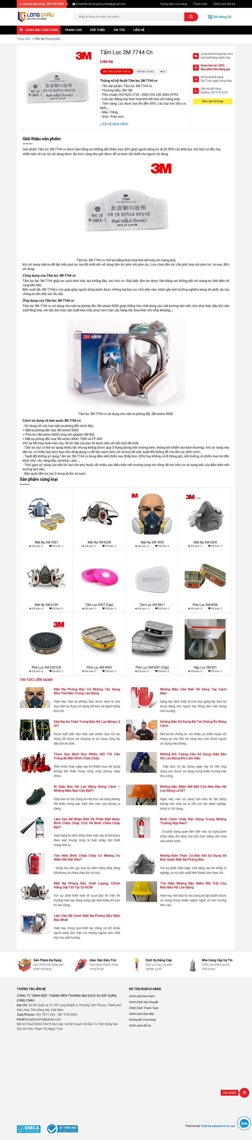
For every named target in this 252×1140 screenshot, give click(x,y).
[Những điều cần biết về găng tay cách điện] (141, 697)
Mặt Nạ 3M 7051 (46, 542)
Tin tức (119, 30)
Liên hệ (138, 30)
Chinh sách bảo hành (142, 996)
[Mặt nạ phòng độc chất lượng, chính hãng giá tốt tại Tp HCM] (35, 891)
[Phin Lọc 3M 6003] (99, 639)
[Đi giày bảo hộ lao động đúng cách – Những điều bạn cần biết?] (35, 795)
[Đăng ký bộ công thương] (62, 1128)
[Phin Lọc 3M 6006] (205, 576)
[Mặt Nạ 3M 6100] (46, 576)
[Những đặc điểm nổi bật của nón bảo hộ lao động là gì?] (141, 795)
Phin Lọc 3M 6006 (205, 605)
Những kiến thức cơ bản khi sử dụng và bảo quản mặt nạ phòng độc (193, 857)
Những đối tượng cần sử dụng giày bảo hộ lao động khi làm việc (193, 756)
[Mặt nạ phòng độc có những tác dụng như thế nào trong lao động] (35, 697)
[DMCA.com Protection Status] (29, 1128)
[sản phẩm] (244, 1093)
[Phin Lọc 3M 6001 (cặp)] (152, 639)
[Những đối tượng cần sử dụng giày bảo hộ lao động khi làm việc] (141, 762)
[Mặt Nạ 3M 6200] (99, 514)
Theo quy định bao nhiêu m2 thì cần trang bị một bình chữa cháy (87, 756)
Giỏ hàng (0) (221, 17)
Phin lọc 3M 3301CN (46, 667)
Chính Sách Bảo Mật (141, 1013)
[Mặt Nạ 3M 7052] (152, 514)
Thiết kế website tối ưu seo (218, 1126)
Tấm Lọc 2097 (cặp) (99, 605)
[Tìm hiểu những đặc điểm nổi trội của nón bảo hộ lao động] (141, 891)
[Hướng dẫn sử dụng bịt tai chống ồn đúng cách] (141, 730)
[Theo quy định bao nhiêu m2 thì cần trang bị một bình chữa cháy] (35, 762)
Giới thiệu (97, 30)
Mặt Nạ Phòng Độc (47, 39)
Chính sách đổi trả (224, 4)
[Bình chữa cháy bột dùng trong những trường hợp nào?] (141, 827)
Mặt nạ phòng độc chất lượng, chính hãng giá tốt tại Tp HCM (87, 885)
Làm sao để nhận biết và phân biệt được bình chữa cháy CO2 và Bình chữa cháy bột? (87, 823)
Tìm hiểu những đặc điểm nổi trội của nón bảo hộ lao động (193, 885)
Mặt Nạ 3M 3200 (205, 542)
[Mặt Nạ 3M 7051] (46, 514)
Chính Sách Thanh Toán (143, 1008)
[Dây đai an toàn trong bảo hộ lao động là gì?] (35, 730)
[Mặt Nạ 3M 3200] (205, 514)
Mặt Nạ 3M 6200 (99, 542)
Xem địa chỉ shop (212, 101)
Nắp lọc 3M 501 (205, 667)
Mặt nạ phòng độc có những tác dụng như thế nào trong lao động (87, 691)
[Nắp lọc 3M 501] (205, 639)
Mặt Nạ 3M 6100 (46, 605)
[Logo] (36, 16)
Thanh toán (200, 4)
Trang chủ (73, 30)
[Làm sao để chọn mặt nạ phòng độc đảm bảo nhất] (35, 924)
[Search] (191, 16)
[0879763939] (244, 1123)
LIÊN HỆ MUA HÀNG (114, 124)
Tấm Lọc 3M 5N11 (152, 605)
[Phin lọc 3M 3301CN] (46, 639)
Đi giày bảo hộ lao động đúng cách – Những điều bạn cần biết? (87, 788)
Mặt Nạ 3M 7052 (152, 542)
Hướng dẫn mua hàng (173, 4)
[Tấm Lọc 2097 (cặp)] (99, 576)
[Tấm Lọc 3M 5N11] (152, 576)
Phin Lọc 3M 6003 (99, 667)
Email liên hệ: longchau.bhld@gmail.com (101, 4)
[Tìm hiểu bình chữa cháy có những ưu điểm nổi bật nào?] (35, 864)
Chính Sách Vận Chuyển (143, 1002)
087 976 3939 (219, 92)
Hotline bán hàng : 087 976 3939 (43, 4)
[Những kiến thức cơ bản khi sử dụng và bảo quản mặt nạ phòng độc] (141, 864)
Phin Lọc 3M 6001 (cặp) (152, 667)
